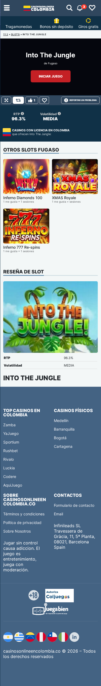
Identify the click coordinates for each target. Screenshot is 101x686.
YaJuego (11, 433)
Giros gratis (88, 26)
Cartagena (63, 446)
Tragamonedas (18, 26)
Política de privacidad (22, 522)
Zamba (9, 425)
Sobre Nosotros (17, 531)
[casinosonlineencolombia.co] (38, 8)
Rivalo (8, 459)
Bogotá (60, 437)
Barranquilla (64, 429)
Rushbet (10, 450)
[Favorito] (44, 100)
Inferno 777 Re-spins (21, 247)
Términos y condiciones (23, 514)
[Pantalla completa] (6, 100)
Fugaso (52, 63)
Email (58, 514)
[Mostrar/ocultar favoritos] (92, 8)
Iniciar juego (50, 76)
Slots (15, 34)
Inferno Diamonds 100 (22, 197)
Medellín (61, 420)
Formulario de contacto (74, 505)
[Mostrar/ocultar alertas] (69, 8)
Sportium (11, 442)
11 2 (5, 34)
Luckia (9, 468)
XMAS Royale (64, 197)
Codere (9, 476)
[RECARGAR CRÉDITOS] (18, 100)
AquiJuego (12, 485)
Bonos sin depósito (56, 26)
